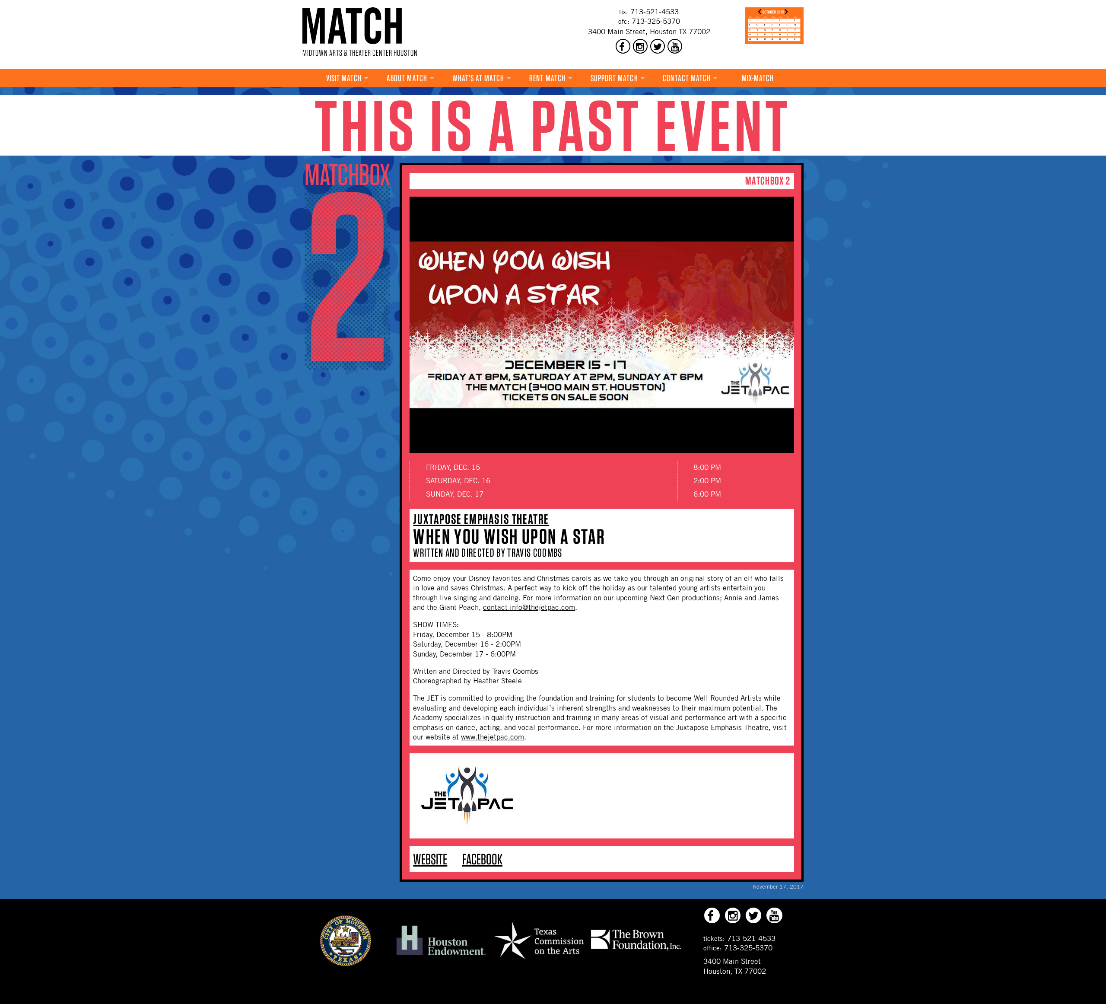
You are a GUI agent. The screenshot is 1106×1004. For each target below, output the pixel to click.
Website (430, 859)
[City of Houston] (345, 963)
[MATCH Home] (352, 25)
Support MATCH (614, 78)
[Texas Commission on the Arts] (539, 960)
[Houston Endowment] (441, 955)
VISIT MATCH (344, 78)
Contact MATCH (687, 78)
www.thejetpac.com (492, 737)
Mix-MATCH (758, 78)
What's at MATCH (478, 78)
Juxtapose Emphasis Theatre (481, 518)
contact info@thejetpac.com (529, 607)
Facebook (482, 859)
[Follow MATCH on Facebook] (623, 46)
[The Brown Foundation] (636, 950)
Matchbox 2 (767, 180)
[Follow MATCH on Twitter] (657, 46)
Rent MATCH (547, 78)
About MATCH (407, 78)
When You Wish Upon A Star (509, 536)
